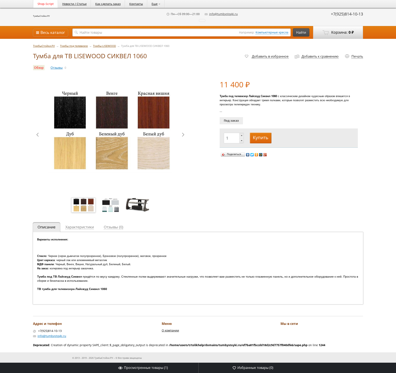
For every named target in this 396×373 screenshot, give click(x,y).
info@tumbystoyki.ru (223, 14)
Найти (301, 32)
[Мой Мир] (261, 154)
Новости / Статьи (74, 4)
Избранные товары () (255, 367)
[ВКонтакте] (248, 154)
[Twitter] (252, 154)
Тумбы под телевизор (74, 46)
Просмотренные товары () (146, 367)
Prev (38, 135)
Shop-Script (46, 4)
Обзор (39, 67)
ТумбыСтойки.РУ (41, 15)
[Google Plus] (265, 154)
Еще (155, 4)
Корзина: (342, 32)
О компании (170, 330)
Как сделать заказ (108, 4)
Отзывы (57, 67)
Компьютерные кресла (272, 32)
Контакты (136, 4)
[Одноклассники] (256, 154)
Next (183, 135)
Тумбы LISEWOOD (104, 46)
